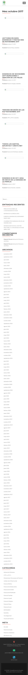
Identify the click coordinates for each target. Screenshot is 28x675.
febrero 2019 (7, 445)
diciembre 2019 (8, 416)
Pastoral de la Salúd (9, 589)
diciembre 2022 (8, 314)
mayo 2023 (6, 300)
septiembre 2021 (8, 358)
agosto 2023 (7, 291)
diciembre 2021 (8, 349)
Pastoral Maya (10, 47)
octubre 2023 (7, 285)
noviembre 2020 (8, 384)
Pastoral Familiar (11, 187)
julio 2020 (6, 396)
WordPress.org (8, 635)
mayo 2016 (6, 540)
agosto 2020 (7, 393)
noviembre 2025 (8, 254)
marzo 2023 (7, 306)
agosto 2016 (7, 532)
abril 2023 (6, 303)
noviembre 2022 (8, 317)
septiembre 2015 (8, 564)
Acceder (6, 627)
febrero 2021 (7, 375)
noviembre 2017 (8, 488)
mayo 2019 (6, 436)
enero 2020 (7, 413)
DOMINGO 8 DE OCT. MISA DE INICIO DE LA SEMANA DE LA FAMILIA (14, 180)
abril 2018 (6, 474)
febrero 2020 (7, 410)
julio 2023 (6, 294)
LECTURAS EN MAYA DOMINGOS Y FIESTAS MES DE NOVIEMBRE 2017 (13, 40)
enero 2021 (7, 378)
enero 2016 (7, 552)
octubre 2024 (7, 271)
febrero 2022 (7, 343)
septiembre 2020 (8, 390)
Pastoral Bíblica (8, 584)
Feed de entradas (8, 629)
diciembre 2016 (8, 520)
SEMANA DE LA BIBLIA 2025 (11, 213)
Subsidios (17, 47)
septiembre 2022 (8, 323)
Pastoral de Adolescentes (10, 586)
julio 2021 (6, 361)
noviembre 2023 (8, 283)
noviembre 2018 (8, 454)
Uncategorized (7, 615)
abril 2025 (6, 259)
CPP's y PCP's (10, 117)
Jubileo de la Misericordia (10, 581)
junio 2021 (6, 364)
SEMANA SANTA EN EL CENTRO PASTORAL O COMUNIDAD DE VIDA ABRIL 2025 (14, 227)
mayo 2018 (6, 471)
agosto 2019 (7, 427)
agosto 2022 (7, 326)
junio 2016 (6, 538)
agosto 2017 (7, 497)
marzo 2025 (7, 262)
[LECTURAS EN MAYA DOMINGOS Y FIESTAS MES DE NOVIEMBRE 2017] (14, 26)
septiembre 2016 (8, 529)
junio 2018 (6, 468)
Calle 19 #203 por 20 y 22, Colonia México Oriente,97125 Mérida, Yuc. (14, 645)
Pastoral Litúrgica (11, 83)
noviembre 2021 (8, 352)
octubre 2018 (7, 456)
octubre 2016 (7, 526)
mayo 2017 (6, 506)
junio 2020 (6, 399)
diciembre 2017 (8, 485)
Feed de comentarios (9, 632)
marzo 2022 (7, 341)
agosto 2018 (7, 462)
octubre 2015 (7, 561)
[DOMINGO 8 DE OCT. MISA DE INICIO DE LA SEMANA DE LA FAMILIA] (14, 166)
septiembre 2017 (8, 494)
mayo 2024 (6, 274)
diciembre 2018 (8, 451)
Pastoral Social (7, 607)
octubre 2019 (7, 422)
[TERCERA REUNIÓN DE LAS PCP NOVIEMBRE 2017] (14, 98)
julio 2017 (6, 500)
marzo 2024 (7, 277)
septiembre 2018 (8, 459)
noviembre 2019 (8, 419)
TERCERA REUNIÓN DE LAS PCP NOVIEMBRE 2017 (13, 111)
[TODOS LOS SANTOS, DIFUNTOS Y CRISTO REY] (14, 132)
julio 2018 (6, 465)
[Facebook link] (14, 666)
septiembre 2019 (8, 425)
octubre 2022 (7, 320)
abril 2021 (6, 370)
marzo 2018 (7, 477)
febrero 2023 (7, 309)
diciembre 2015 (8, 555)
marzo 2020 (7, 407)
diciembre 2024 (8, 268)
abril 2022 (6, 338)
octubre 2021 (7, 355)
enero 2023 (7, 312)
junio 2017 (6, 503)
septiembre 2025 (8, 257)
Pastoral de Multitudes (12, 151)
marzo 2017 (7, 512)
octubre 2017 (7, 491)
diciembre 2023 (8, 280)
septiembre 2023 (8, 288)
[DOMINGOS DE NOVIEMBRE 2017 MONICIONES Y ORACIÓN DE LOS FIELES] (14, 62)
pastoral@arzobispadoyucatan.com (14, 652)
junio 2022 (6, 332)
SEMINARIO (7, 610)
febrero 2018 (7, 480)
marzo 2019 (7, 442)
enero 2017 (7, 517)
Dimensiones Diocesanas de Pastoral (13, 578)
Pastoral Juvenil (8, 598)
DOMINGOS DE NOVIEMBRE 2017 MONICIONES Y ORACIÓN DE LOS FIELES (13, 75)
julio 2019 (6, 430)
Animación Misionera (9, 572)
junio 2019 (6, 433)
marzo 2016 (7, 546)
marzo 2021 (7, 372)
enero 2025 (7, 265)
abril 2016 (6, 543)
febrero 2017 (7, 514)
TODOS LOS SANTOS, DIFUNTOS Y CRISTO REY (12, 145)
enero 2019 (7, 448)
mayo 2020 (6, 401)
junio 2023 (6, 297)
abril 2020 (6, 404)
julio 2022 (6, 329)
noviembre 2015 (8, 558)
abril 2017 (6, 509)
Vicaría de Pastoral (8, 618)
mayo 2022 (6, 335)
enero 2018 (7, 483)
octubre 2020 (7, 387)
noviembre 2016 (8, 523)
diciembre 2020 (8, 381)
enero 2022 (7, 346)
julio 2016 (6, 535)
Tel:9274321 (14, 660)
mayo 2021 (6, 367)
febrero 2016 (7, 549)
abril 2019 (6, 439)
